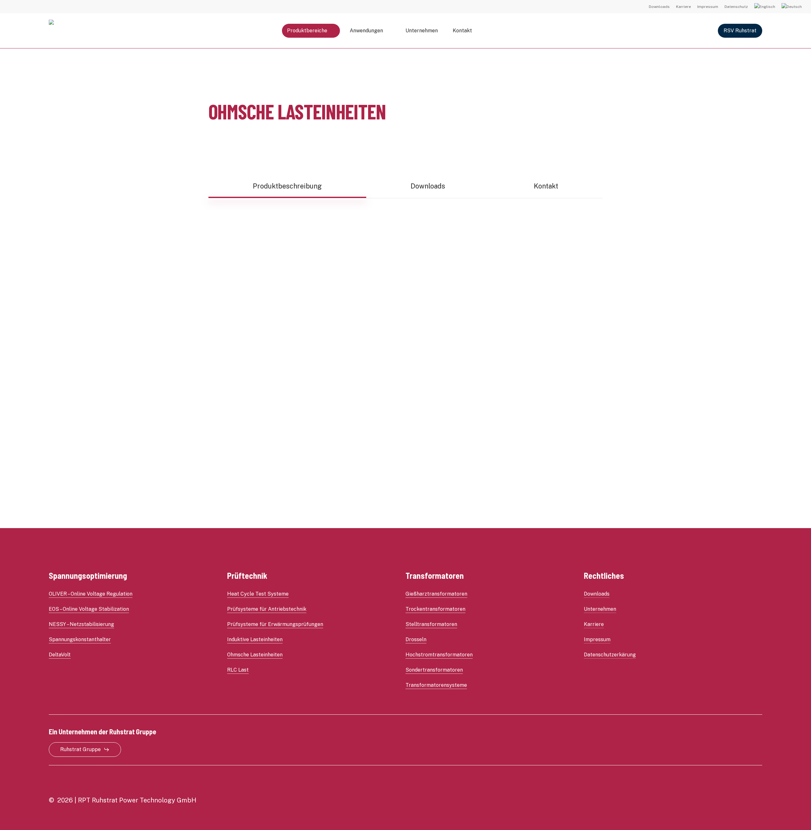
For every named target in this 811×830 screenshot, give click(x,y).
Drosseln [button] (416, 639)
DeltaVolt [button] (60, 655)
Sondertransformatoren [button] (434, 670)
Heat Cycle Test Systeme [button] (258, 594)
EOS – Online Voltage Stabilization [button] (89, 609)
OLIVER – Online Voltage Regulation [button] (90, 594)
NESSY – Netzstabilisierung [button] (81, 624)
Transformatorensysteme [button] (436, 685)
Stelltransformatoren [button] (431, 624)
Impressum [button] (597, 639)
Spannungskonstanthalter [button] (80, 639)
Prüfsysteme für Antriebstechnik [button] (266, 609)
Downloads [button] (597, 594)
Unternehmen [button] (600, 609)
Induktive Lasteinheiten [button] (255, 639)
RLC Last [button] (238, 670)
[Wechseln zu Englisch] (764, 6)
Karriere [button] (594, 624)
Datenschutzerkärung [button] (610, 655)
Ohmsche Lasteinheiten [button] (255, 655)
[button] (287, 186)
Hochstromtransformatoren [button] (439, 655)
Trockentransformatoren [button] (435, 609)
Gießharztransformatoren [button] (436, 594)
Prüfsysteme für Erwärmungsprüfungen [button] (275, 624)
